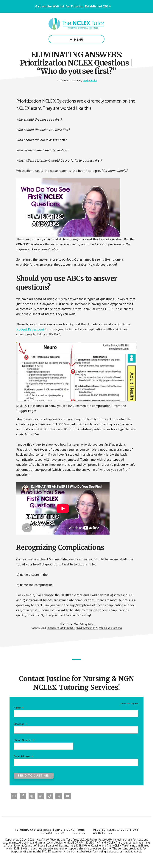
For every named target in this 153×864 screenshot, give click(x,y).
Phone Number (24, 740)
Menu (78, 39)
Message (20, 724)
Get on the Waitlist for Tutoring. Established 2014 (72, 6)
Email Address (23, 756)
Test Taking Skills (83, 624)
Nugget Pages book (30, 329)
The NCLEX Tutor (76, 23)
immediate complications (61, 627)
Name (19, 708)
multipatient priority (87, 627)
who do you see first (110, 627)
